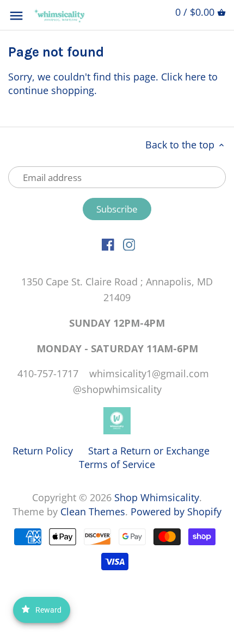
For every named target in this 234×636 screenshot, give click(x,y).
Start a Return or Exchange (149, 450)
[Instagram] (129, 244)
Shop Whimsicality (156, 497)
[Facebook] (108, 244)
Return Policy (43, 450)
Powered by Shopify (176, 511)
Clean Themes (92, 511)
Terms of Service (117, 464)
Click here (183, 76)
